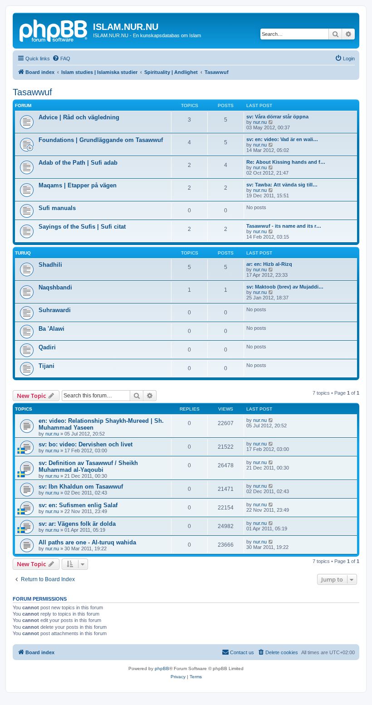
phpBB (162, 668)
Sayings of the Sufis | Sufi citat (82, 226)
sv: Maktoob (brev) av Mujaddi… (284, 286)
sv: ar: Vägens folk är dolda (77, 523)
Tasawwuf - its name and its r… (283, 226)
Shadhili (50, 264)
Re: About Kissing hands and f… (285, 162)
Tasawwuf (32, 92)
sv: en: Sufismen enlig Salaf (78, 505)
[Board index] (54, 29)
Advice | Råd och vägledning (79, 117)
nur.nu (260, 122)
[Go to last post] (271, 420)
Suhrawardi (55, 310)
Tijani (46, 365)
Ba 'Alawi (51, 328)
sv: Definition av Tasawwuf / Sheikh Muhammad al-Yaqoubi (88, 466)
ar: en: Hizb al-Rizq (269, 264)
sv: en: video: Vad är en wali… (282, 139)
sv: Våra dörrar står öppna (277, 116)
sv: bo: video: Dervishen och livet (85, 444)
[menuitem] (61, 58)
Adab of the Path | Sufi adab (78, 162)
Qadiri (47, 347)
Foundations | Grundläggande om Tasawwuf (101, 140)
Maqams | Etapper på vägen (78, 185)
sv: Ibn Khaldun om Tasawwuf (81, 486)
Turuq (23, 252)
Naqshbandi (55, 287)
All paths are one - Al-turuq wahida (87, 542)
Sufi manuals (57, 208)
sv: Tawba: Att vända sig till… (282, 184)
